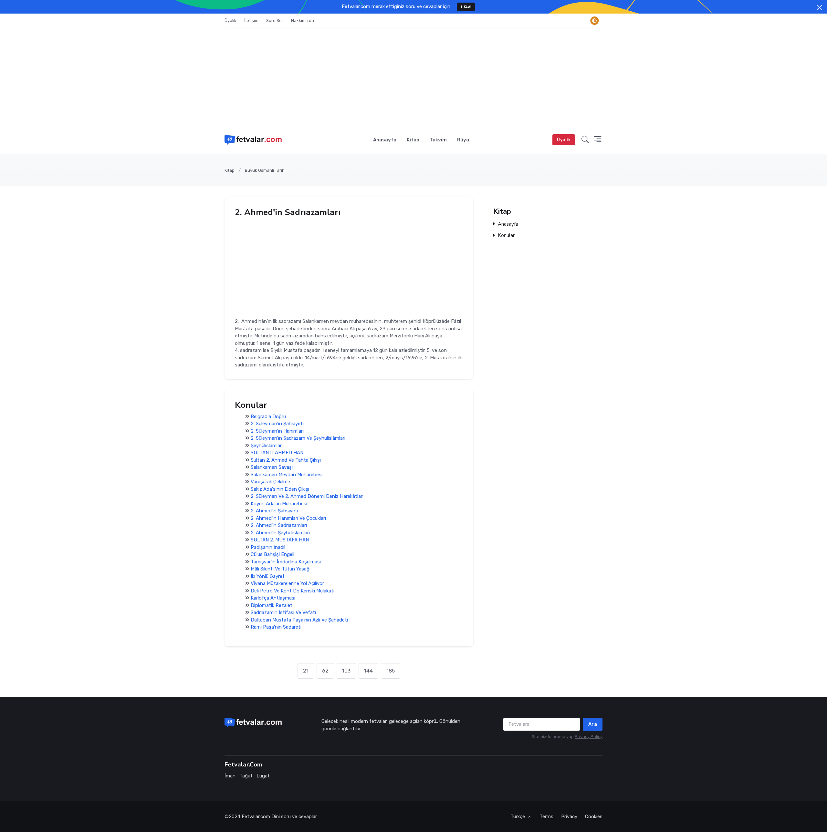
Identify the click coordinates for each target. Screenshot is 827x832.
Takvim (438, 140)
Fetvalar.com (256, 816)
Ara (592, 724)
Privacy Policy (588, 736)
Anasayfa (384, 140)
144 (368, 671)
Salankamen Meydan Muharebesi (286, 475)
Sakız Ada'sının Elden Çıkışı (280, 489)
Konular (506, 235)
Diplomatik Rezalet (271, 605)
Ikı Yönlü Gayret (268, 576)
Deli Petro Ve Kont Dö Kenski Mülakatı (292, 591)
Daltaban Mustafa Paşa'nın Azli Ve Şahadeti (299, 620)
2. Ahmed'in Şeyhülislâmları (280, 533)
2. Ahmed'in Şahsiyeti (274, 511)
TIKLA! (466, 6)
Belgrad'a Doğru (268, 416)
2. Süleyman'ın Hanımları (277, 431)
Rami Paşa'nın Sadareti (276, 627)
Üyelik (230, 20)
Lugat (263, 776)
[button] (585, 140)
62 (325, 671)
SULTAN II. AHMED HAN (277, 453)
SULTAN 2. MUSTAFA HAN (280, 540)
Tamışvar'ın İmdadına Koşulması (286, 562)
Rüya (463, 140)
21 (306, 671)
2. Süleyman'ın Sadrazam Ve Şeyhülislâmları (298, 438)
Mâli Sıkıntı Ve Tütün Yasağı (280, 569)
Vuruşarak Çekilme (270, 482)
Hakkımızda (302, 20)
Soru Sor (274, 20)
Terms (546, 816)
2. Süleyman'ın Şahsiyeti (277, 424)
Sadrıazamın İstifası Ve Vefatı (283, 613)
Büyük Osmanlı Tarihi (265, 170)
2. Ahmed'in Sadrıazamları (279, 526)
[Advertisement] (413, 77)
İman (230, 776)
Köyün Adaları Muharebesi (279, 504)
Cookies (593, 816)
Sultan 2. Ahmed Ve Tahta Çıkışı (286, 460)
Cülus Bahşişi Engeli (272, 555)
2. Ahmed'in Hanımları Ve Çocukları (288, 518)
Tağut (246, 776)
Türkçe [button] (518, 816)
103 (346, 671)
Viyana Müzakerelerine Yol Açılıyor (287, 584)
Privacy (569, 816)
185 (390, 671)
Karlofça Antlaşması (273, 598)
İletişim (251, 20)
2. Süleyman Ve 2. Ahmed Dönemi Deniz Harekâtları (307, 496)
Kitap (413, 140)
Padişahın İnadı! (268, 547)
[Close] (819, 7)
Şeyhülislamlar (266, 445)
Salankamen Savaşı (272, 467)
